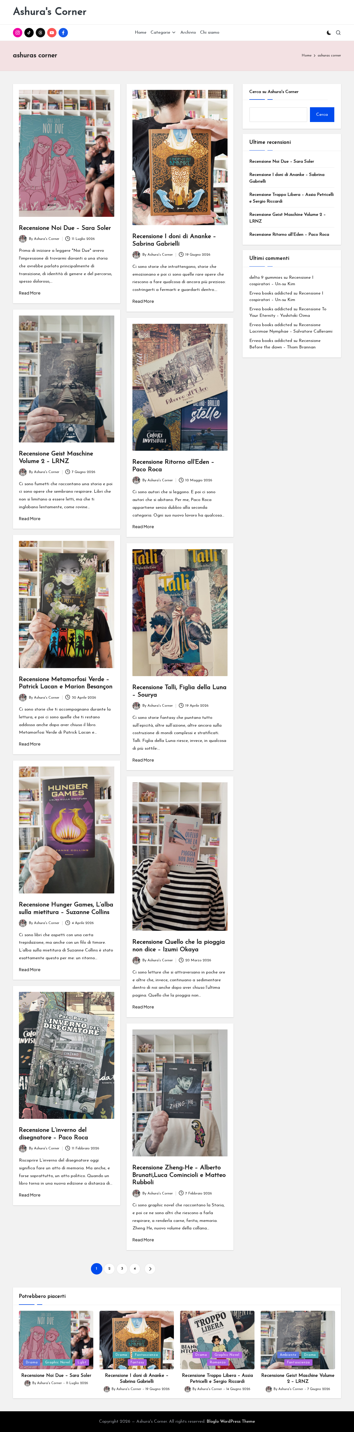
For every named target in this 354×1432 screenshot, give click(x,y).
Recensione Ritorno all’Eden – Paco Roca (289, 234)
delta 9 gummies (265, 277)
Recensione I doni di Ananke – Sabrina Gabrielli (286, 178)
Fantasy (137, 1362)
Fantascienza (146, 1355)
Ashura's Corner (50, 12)
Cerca (322, 114)
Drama (32, 1362)
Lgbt (81, 1362)
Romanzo (218, 1362)
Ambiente (288, 1355)
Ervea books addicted (270, 293)
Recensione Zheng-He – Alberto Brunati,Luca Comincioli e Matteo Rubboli (179, 1175)
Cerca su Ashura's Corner (274, 92)
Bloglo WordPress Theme (231, 1421)
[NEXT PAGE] (150, 1269)
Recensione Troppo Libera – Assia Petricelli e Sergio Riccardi (291, 198)
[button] (150, 1269)
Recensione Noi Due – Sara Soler (65, 228)
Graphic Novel (57, 1362)
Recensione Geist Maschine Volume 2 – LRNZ (287, 218)
